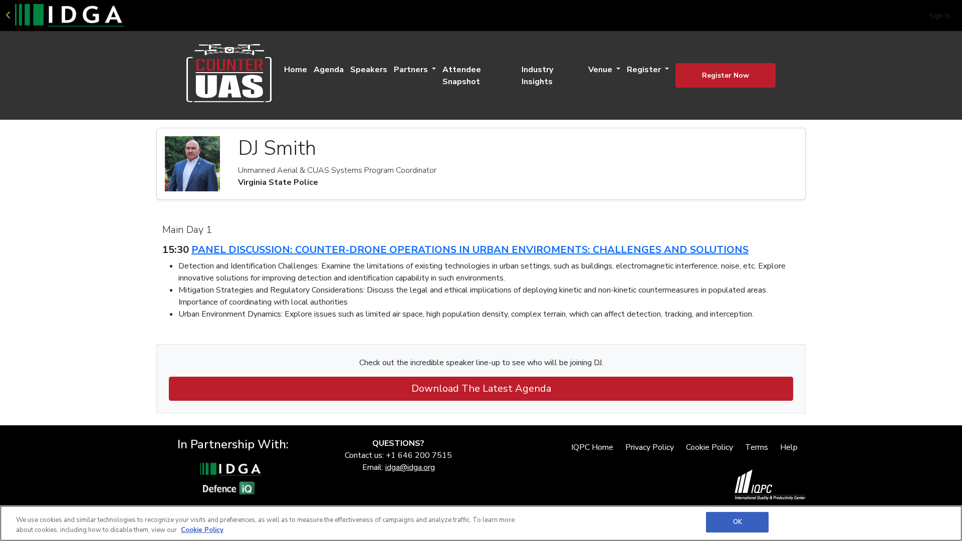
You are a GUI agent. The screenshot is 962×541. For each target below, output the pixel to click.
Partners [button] (412, 69)
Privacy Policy (649, 447)
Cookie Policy (709, 447)
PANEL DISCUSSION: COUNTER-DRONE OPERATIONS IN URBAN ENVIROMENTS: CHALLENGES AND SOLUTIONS (470, 249)
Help (789, 447)
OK (737, 521)
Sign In (939, 16)
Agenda (329, 69)
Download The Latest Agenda (481, 388)
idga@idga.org (410, 467)
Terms (756, 447)
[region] (481, 523)
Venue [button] (601, 69)
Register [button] (645, 69)
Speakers (368, 69)
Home (295, 69)
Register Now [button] (725, 75)
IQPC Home (592, 447)
